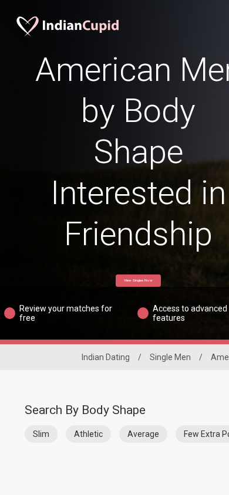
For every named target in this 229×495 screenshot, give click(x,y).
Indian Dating (106, 357)
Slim (41, 434)
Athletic (88, 434)
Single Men (170, 357)
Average (143, 434)
